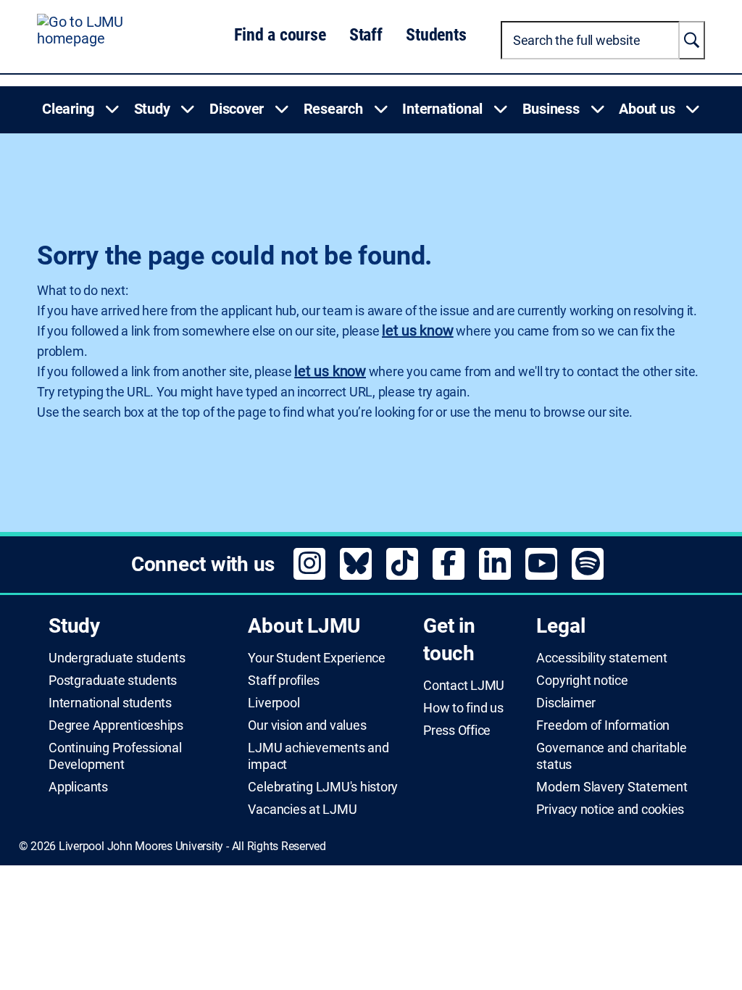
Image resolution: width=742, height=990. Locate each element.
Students (436, 35)
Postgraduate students (113, 680)
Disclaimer (566, 703)
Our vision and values (307, 725)
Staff (366, 35)
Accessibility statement (601, 658)
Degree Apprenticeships (116, 725)
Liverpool (273, 703)
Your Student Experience (316, 658)
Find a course (279, 35)
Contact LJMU (463, 685)
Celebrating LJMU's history (323, 787)
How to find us (463, 708)
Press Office (457, 730)
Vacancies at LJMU (302, 809)
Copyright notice (582, 680)
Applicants (78, 787)
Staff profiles (284, 680)
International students (110, 703)
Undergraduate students (117, 658)
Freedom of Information (603, 725)
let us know (417, 330)
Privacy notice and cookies (610, 809)
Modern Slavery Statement (611, 787)
